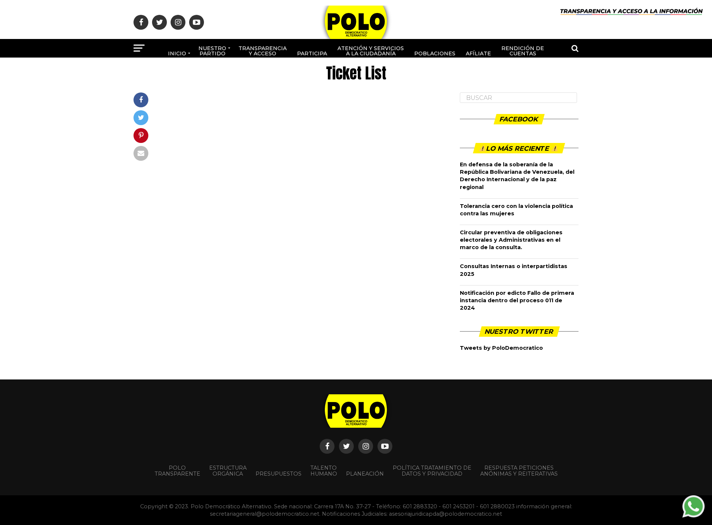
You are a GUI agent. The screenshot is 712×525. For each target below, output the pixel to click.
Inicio (177, 53)
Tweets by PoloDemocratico (501, 348)
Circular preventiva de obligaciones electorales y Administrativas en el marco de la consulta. (511, 240)
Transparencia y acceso (262, 51)
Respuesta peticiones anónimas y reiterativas (519, 470)
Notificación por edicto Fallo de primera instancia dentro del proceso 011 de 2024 (517, 300)
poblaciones (434, 53)
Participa (312, 53)
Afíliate (478, 53)
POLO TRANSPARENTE (177, 470)
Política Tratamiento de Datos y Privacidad (432, 470)
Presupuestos (278, 473)
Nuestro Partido (212, 51)
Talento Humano (323, 470)
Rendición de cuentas (522, 51)
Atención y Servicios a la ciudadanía (370, 51)
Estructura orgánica (228, 470)
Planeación (365, 473)
